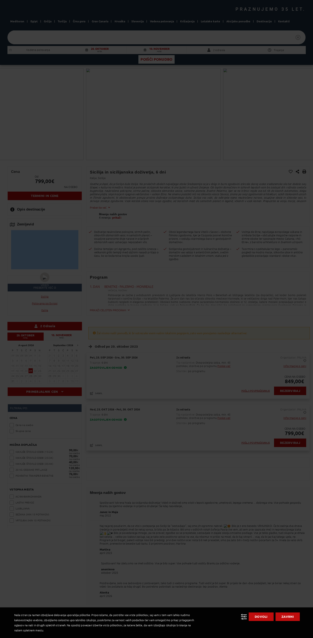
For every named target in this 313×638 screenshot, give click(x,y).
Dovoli (261, 616)
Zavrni (287, 616)
